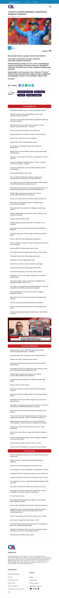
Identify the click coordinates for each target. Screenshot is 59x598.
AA (9, 48)
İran (9, 592)
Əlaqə (31, 577)
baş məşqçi (39, 92)
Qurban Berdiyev (25, 92)
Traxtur (21, 95)
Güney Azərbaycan (14, 574)
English (35, 2)
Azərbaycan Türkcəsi (14, 2)
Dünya (10, 577)
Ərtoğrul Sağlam (34, 95)
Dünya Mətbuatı (13, 580)
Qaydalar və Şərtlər (35, 586)
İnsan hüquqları (13, 586)
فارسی (27, 2)
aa (13, 48)
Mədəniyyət (11, 583)
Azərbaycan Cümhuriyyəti (16, 589)
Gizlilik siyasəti (34, 583)
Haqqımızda (33, 580)
